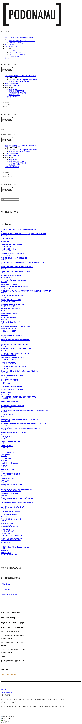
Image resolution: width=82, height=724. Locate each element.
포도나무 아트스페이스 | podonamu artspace (22, 41)
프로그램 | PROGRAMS (11, 46)
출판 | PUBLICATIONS (11, 45)
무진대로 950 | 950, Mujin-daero (18, 43)
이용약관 (3, 689)
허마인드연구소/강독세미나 (17, 54)
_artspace (9, 674)
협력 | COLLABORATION (16, 52)
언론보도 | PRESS (14, 56)
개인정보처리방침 (6, 692)
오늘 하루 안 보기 (7, 722)
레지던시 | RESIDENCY (11, 58)
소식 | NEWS (12, 50)
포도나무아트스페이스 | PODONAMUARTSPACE (19, 37)
